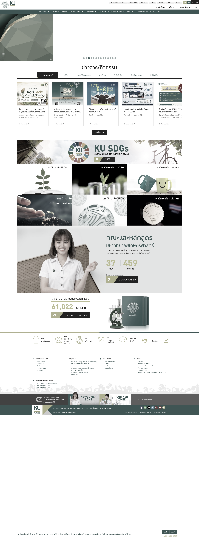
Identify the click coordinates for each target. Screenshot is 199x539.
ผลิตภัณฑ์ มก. (41, 370)
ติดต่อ (128, 11)
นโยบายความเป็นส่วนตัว (160, 413)
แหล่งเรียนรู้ (40, 364)
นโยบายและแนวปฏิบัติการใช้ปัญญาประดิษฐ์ (83, 361)
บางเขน (140, 361)
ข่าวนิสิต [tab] (65, 75)
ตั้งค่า (165, 532)
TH (185, 2)
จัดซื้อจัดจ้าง (118, 75)
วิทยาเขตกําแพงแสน (144, 364)
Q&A (158, 11)
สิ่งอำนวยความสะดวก (43, 366)
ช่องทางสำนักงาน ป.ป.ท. (44, 388)
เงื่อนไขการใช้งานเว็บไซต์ (131, 413)
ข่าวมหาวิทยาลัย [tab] (47, 75)
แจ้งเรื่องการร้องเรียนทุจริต (144, 11)
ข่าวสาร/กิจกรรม (116, 11)
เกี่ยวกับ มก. (43, 11)
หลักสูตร (171, 7)
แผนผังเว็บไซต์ (108, 368)
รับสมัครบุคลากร (136, 75)
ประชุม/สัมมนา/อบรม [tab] (83, 75)
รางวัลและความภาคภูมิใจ (59, 11)
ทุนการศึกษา (102, 11)
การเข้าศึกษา (160, 7)
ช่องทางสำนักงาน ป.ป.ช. (44, 385)
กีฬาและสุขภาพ (41, 368)
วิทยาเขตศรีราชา (143, 370)
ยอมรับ (173, 532)
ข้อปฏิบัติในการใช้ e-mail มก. (80, 372)
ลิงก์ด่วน (107, 364)
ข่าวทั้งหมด (99, 132)
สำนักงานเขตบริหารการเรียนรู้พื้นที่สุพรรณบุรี (152, 372)
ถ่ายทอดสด (74, 374)
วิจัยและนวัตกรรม (75, 11)
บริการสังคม (90, 11)
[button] (84, 58)
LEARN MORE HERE (170, 536)
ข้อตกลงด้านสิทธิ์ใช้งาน (145, 413)
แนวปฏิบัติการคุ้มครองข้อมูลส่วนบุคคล (82, 368)
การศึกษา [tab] (102, 75)
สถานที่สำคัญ (41, 361)
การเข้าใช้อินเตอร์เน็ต (77, 370)
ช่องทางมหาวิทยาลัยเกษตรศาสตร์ (47, 383)
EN (189, 2)
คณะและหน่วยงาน (184, 7)
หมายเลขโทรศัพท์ (109, 361)
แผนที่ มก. (107, 366)
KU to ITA (154, 75)
